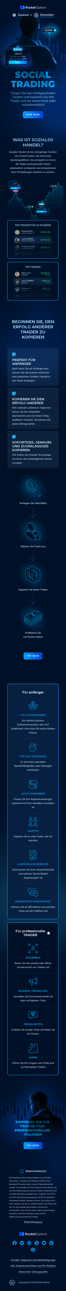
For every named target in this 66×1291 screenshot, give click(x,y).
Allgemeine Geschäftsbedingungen (38, 1260)
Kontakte (15, 1260)
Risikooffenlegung (33, 1222)
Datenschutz (25, 1271)
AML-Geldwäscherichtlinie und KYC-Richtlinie (33, 1265)
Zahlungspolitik (39, 1271)
